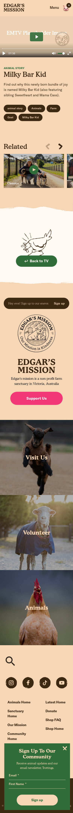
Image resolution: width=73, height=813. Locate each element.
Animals (36, 108)
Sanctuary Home (15, 713)
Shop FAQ (53, 720)
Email (12, 775)
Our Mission (16, 725)
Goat (10, 117)
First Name (16, 784)
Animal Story (14, 68)
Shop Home (54, 728)
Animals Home (19, 702)
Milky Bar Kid (30, 117)
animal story (14, 108)
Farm (53, 108)
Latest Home (55, 702)
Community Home (16, 736)
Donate (51, 711)
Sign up (59, 303)
